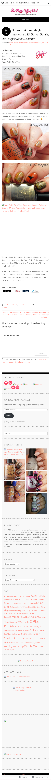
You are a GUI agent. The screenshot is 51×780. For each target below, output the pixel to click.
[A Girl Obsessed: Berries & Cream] (36, 504)
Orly (38, 622)
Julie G (32, 613)
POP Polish (29, 627)
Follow (8, 416)
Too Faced (19, 643)
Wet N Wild (31, 646)
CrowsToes (26, 606)
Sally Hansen (38, 630)
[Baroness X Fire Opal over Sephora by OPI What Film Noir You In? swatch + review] (14, 453)
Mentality (8, 622)
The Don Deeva (34, 639)
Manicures (37, 43)
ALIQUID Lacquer (24, 596)
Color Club (15, 607)
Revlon (14, 630)
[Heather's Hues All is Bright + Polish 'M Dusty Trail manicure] (14, 469)
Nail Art (45, 43)
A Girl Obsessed (11, 596)
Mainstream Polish (26, 43)
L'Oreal (23, 617)
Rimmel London (24, 631)
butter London (16, 603)
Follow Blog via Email (17, 400)
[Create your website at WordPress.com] (25, 3)
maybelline (42, 617)
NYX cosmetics (23, 622)
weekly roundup (14, 646)
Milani (14, 622)
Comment (41, 353)
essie (13, 610)
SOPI (27, 638)
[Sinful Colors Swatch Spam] (36, 459)
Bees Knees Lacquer (28, 600)
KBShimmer (11, 616)
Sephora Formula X (30, 634)
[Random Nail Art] (25, 661)
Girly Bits (30, 610)
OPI (5, 305)
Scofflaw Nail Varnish (12, 634)
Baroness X (14, 599)
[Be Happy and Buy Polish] (25, 15)
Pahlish (9, 626)
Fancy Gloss (21, 610)
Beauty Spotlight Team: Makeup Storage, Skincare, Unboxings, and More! (37, 314)
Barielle (6, 600)
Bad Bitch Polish (38, 596)
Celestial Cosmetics (29, 603)
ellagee (7, 610)
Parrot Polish (12, 305)
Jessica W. (8, 45)
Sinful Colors (14, 638)
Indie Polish (13, 43)
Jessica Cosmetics (21, 613)
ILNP (11, 613)
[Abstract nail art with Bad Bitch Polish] (36, 482)
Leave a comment (42, 305)
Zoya (11, 649)
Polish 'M (19, 626)
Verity (37, 643)
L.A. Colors (32, 616)
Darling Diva (39, 607)
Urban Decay (29, 642)
